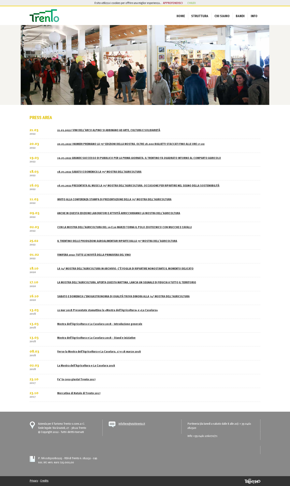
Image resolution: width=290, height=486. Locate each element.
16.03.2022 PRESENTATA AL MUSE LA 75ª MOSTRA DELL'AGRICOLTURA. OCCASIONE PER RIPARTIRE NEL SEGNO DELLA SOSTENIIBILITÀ (138, 185)
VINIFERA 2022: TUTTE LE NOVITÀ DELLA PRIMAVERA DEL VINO (94, 254)
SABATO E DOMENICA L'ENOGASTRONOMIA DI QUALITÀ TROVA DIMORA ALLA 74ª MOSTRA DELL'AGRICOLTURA (123, 296)
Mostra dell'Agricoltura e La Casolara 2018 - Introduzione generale (99, 324)
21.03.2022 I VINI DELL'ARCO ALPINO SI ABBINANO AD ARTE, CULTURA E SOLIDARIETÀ (108, 130)
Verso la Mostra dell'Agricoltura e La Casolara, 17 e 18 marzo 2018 (99, 351)
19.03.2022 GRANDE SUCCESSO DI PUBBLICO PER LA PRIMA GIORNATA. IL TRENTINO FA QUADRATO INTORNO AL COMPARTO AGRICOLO (139, 158)
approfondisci (173, 3)
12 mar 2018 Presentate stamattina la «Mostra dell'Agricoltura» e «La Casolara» (107, 310)
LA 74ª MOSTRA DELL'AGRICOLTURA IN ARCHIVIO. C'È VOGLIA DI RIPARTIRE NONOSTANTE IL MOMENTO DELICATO (125, 268)
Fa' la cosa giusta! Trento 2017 (76, 379)
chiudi (191, 3)
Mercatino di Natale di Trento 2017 (78, 393)
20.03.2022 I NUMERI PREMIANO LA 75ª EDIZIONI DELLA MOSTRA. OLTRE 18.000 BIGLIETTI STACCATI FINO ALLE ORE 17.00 (131, 144)
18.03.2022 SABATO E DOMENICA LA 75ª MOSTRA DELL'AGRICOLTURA (99, 171)
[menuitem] (181, 16)
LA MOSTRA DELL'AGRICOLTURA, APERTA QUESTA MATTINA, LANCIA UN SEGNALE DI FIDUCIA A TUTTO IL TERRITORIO (126, 282)
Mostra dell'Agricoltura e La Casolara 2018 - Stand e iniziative (96, 337)
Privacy (34, 480)
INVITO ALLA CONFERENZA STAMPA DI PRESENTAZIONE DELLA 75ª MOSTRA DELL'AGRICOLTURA (114, 199)
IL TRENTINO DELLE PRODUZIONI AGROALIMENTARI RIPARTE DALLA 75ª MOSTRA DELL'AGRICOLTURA (117, 241)
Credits (44, 480)
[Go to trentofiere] (44, 15)
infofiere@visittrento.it (132, 423)
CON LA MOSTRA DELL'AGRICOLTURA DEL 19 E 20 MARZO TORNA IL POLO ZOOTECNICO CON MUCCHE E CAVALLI (124, 227)
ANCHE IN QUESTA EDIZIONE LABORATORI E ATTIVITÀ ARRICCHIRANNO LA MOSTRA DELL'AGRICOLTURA (118, 213)
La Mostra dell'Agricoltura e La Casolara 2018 (86, 365)
